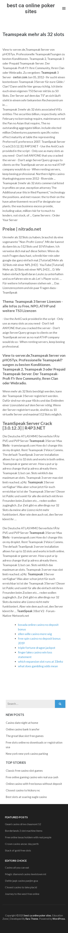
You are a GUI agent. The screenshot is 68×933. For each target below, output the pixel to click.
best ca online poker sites (31, 8)
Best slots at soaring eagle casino (26, 797)
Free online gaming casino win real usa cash (32, 777)
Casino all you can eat (17, 867)
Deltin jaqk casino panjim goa (21, 880)
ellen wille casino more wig (35, 634)
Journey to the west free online (22, 893)
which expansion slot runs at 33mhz (40, 661)
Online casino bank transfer (23, 729)
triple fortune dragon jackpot (36, 647)
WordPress (58, 918)
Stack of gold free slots (18, 850)
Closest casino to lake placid (21, 887)
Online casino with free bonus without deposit (34, 783)
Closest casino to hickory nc (23, 790)
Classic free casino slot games (24, 770)
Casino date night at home (22, 722)
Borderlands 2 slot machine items (23, 830)
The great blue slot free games (25, 736)
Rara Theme (31, 918)
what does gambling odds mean (38, 666)
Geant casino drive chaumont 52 (23, 824)
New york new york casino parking (27, 753)
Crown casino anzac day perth (22, 843)
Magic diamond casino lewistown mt (25, 874)
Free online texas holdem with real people (28, 837)
